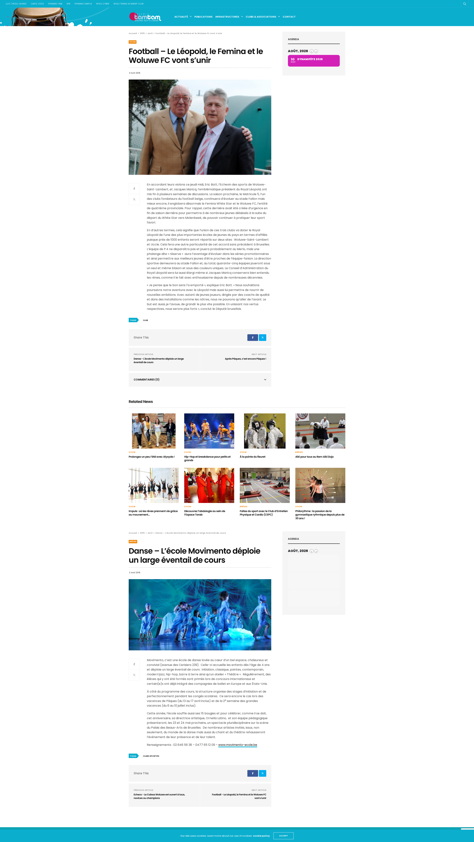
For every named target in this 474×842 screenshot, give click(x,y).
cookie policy (261, 836)
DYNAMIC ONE (55, 3)
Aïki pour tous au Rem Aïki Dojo (314, 457)
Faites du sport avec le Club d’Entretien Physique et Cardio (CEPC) (264, 513)
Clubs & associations (261, 16)
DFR (68, 3)
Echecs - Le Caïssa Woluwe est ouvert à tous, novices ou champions (159, 796)
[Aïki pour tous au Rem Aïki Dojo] (320, 431)
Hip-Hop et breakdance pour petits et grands (207, 458)
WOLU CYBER (102, 3)
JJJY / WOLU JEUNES (16, 3)
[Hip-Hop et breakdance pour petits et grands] (209, 431)
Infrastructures (227, 16)
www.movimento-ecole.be (237, 745)
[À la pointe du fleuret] (265, 431)
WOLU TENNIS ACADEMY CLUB (128, 3)
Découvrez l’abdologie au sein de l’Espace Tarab (204, 513)
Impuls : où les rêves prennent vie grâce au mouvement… (153, 513)
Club (145, 320)
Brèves (299, 452)
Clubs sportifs (151, 756)
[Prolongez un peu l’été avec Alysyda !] (154, 431)
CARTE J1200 (37, 3)
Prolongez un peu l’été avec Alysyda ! (152, 457)
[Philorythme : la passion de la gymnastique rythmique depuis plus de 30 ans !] (320, 485)
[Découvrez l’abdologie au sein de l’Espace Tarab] (209, 485)
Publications (203, 16)
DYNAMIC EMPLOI (83, 3)
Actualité (181, 16)
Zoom (132, 42)
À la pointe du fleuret (252, 457)
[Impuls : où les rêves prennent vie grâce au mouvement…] (154, 485)
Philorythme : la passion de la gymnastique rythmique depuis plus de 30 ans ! (319, 514)
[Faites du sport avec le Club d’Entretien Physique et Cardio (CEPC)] (265, 485)
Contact (289, 16)
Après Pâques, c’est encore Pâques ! (245, 359)
